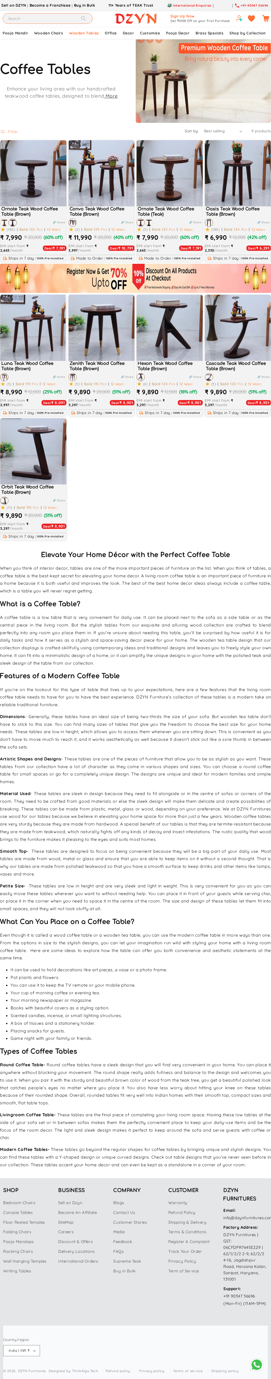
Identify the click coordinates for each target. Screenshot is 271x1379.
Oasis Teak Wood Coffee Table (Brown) (233, 212)
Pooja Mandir (15, 33)
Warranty (177, 1202)
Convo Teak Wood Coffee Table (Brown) (97, 212)
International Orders (78, 1261)
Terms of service (187, 1371)
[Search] (83, 18)
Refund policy (118, 1371)
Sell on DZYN (13, 5)
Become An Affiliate (77, 1212)
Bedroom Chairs (19, 1202)
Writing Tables (17, 1270)
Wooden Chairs (48, 33)
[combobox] (47, 18)
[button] (62, 222)
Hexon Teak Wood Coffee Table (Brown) (165, 366)
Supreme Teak (127, 1261)
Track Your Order (185, 1251)
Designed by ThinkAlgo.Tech (73, 1371)
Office (111, 33)
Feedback (122, 1241)
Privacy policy (151, 1371)
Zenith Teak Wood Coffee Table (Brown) (97, 366)
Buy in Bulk (84, 5)
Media (119, 1231)
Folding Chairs (17, 1231)
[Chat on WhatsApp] (257, 1365)
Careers (66, 1231)
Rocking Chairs (18, 1251)
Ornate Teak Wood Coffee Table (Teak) (166, 212)
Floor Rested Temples (24, 1222)
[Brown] (12, 223)
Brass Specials (209, 33)
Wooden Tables (84, 33)
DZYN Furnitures (32, 1371)
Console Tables (18, 1212)
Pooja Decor (178, 33)
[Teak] (4, 223)
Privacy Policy (182, 1261)
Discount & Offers (75, 1241)
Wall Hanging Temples (25, 1261)
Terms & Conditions (187, 1231)
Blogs (118, 1202)
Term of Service (183, 1270)
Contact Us (124, 1212)
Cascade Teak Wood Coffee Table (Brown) (236, 366)
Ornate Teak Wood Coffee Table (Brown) (29, 212)
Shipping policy (225, 1371)
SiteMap (66, 1222)
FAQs (118, 1251)
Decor (128, 33)
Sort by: (191, 131)
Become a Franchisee (50, 5)
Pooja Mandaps (18, 1241)
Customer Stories (130, 1222)
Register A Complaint (189, 1241)
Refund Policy (182, 1212)
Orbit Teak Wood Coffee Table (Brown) (27, 490)
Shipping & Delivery (187, 1222)
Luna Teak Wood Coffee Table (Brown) (27, 366)
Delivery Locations (76, 1251)
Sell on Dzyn (70, 1202)
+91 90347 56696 (239, 1296)
